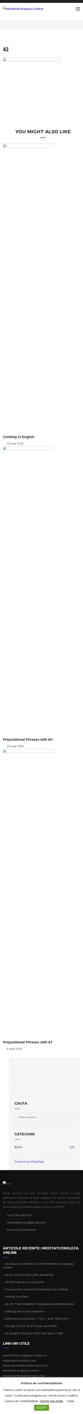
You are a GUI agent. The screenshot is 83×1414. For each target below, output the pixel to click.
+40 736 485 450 (19, 1215)
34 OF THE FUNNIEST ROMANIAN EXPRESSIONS (39, 1304)
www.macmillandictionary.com (25, 1365)
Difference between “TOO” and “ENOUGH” (37, 1318)
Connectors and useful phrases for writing (36, 1289)
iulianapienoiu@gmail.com (26, 1222)
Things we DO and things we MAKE (31, 1326)
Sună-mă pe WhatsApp (29, 1161)
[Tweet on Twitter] (40, 109)
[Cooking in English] (29, 287)
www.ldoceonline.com (19, 1360)
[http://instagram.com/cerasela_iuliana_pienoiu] (18, 1240)
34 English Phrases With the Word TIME (34, 1333)
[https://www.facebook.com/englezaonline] (4, 1240)
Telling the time (16, 1296)
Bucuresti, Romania (21, 1230)
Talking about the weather (25, 1311)
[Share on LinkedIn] (51, 109)
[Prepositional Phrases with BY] (29, 590)
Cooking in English (18, 437)
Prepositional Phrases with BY (28, 739)
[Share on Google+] (45, 109)
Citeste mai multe (51, 1401)
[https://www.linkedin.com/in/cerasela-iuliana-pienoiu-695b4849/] (14, 1240)
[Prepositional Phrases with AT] (29, 892)
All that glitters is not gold (24, 1282)
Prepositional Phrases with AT (28, 1042)
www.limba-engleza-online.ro (25, 1355)
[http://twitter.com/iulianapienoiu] (9, 1240)
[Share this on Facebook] (35, 109)
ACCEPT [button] (41, 1407)
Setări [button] (70, 1401)
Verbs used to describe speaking (29, 1274)
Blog (18, 1147)
